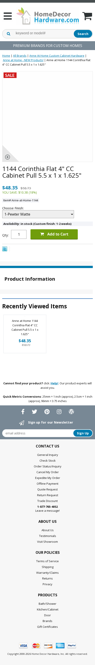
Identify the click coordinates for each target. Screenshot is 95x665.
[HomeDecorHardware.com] (47, 16)
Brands (47, 621)
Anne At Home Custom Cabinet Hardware (56, 56)
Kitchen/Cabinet (47, 609)
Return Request (47, 495)
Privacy (47, 584)
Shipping (47, 567)
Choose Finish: (13, 208)
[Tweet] (4, 250)
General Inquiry (47, 455)
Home (6, 56)
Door (47, 615)
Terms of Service (47, 561)
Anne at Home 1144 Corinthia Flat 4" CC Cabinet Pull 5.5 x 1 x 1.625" (24, 327)
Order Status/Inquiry (47, 466)
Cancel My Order (47, 472)
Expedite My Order (47, 478)
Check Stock (48, 461)
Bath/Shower (47, 604)
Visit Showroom (47, 542)
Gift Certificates (47, 627)
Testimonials (47, 536)
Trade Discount (47, 501)
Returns (47, 578)
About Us (48, 530)
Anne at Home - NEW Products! (23, 60)
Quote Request (47, 489)
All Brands (20, 56)
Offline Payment (47, 484)
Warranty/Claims (47, 573)
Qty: (5, 235)
